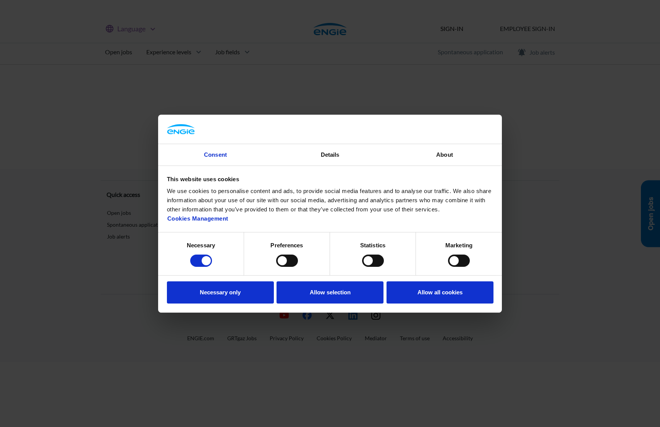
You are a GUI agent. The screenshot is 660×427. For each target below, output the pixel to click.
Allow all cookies (440, 292)
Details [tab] (330, 154)
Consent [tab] (215, 154)
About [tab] (444, 154)
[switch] (287, 261)
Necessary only (220, 292)
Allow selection (330, 292)
